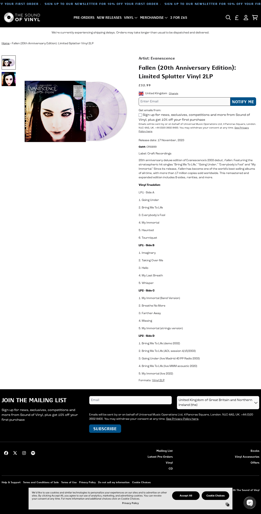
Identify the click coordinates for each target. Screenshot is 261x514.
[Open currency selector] (236, 17)
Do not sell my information (114, 482)
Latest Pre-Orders (160, 456)
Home (6, 43)
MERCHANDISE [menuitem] (152, 18)
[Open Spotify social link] (33, 453)
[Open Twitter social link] (15, 453)
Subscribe (105, 428)
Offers (255, 462)
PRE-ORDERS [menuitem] (84, 18)
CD (171, 468)
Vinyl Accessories (247, 456)
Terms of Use (69, 482)
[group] (9, 62)
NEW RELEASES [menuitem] (109, 18)
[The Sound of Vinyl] (22, 17)
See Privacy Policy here (182, 419)
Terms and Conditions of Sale (41, 482)
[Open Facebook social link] (6, 453)
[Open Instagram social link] (24, 453)
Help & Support (11, 482)
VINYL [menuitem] (129, 18)
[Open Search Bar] (228, 17)
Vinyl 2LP (158, 380)
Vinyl (169, 462)
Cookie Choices (141, 482)
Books (255, 450)
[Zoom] (74, 111)
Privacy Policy (87, 482)
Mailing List (164, 450)
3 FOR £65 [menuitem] (178, 18)
